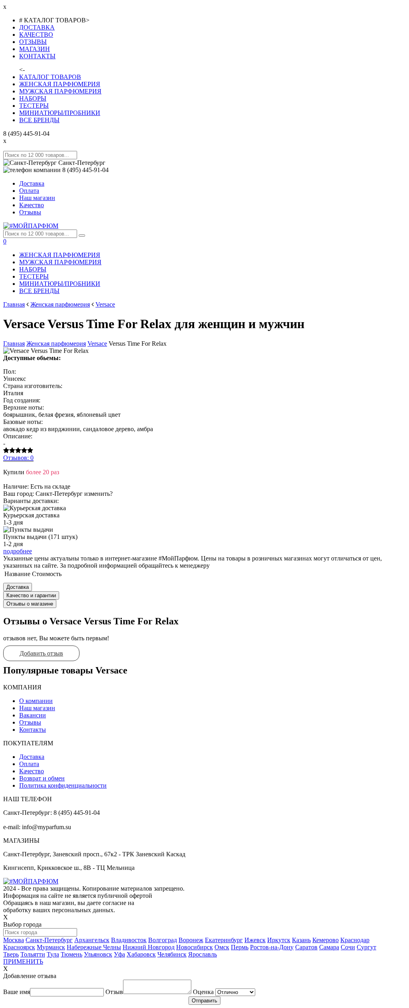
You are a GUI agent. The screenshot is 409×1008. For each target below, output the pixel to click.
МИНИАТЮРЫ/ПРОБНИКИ (59, 112)
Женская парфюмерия (60, 304)
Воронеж (191, 940)
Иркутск (278, 940)
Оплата (29, 190)
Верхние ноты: (23, 407)
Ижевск (255, 940)
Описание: (17, 436)
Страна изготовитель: (32, 385)
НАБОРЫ (32, 98)
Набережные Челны (94, 947)
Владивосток (129, 940)
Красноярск (19, 947)
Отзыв (114, 991)
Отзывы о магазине (29, 604)
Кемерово (325, 940)
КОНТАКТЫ (37, 56)
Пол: (9, 371)
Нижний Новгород (149, 947)
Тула (53, 954)
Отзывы (30, 212)
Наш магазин (37, 197)
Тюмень (71, 954)
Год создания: (21, 400)
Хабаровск (141, 954)
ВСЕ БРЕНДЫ (39, 120)
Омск (221, 947)
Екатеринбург (224, 940)
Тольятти (32, 954)
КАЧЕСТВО (36, 34)
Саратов (306, 947)
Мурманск (51, 947)
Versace (105, 304)
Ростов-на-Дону (272, 947)
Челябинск (172, 954)
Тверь (11, 954)
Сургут (366, 947)
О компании (36, 700)
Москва (13, 940)
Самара (329, 947)
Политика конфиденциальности (63, 785)
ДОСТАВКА (37, 27)
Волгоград (162, 940)
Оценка (203, 991)
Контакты (32, 729)
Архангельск (91, 940)
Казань (301, 940)
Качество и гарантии (31, 595)
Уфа (119, 954)
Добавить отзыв (41, 653)
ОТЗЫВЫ (33, 41)
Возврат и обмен (42, 778)
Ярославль (202, 954)
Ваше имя (16, 991)
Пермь (239, 947)
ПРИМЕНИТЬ (23, 961)
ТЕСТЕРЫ (34, 105)
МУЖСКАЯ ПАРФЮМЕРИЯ (60, 91)
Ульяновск (98, 954)
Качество (31, 205)
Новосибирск (194, 947)
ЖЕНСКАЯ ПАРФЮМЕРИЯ (59, 84)
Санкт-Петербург (49, 940)
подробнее (17, 551)
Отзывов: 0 (18, 457)
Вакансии (32, 715)
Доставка (31, 183)
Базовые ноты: (23, 421)
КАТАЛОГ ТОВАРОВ (50, 76)
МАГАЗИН (34, 49)
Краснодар (354, 940)
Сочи (348, 947)
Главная (14, 304)
